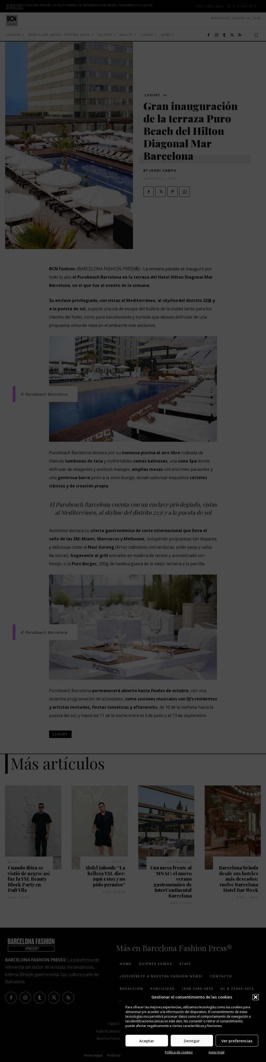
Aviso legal (216, 1052)
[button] (255, 997)
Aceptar (146, 1040)
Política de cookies (178, 1052)
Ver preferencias (236, 1040)
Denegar (192, 1040)
